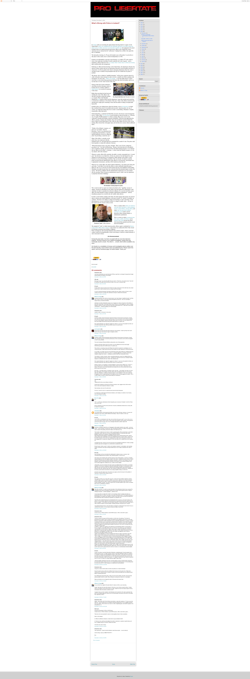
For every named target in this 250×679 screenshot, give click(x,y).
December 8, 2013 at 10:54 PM (100, 508)
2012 (142, 63)
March (143, 57)
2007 (142, 72)
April (143, 56)
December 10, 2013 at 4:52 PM (100, 637)
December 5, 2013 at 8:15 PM (100, 276)
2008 (142, 70)
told (99, 99)
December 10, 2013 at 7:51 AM (100, 597)
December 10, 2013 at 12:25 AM (101, 564)
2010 (142, 67)
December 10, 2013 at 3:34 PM (100, 626)
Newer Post (94, 664)
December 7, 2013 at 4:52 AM (100, 326)
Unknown (142, 88)
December (144, 33)
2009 (142, 69)
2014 (142, 29)
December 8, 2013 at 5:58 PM (100, 485)
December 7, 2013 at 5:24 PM (100, 415)
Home (113, 664)
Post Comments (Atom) (115, 668)
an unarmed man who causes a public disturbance (124, 218)
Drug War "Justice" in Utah (146, 38)
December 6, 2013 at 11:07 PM (100, 308)
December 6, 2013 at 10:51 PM (100, 294)
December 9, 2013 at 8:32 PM (100, 548)
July (143, 50)
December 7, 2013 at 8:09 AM (100, 376)
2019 (142, 22)
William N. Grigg (98, 296)
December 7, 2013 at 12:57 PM (100, 395)
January (143, 61)
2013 (142, 31)
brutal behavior (95, 89)
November (144, 43)
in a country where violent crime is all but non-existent (122, 62)
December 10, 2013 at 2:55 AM (100, 580)
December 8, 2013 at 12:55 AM (100, 450)
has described (106, 115)
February (144, 59)
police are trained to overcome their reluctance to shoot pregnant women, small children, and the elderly (124, 207)
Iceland (94, 45)
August (143, 49)
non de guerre (97, 329)
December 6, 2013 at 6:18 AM (100, 283)
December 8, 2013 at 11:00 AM (100, 474)
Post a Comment (96, 640)
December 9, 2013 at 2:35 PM (100, 514)
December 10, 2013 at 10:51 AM (101, 606)
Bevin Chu (97, 398)
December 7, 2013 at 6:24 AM (100, 333)
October (143, 45)
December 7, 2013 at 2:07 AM (100, 313)
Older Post (132, 664)
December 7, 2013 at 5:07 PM (100, 408)
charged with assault (119, 220)
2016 (142, 26)
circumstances (125, 106)
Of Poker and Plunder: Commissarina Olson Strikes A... (147, 35)
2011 (142, 65)
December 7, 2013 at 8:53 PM (100, 423)
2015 (142, 27)
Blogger (131, 676)
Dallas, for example (110, 78)
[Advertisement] (113, 652)
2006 (142, 74)
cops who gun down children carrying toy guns (122, 210)
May (143, 54)
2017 (142, 24)
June (143, 52)
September (144, 47)
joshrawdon (97, 410)
